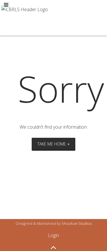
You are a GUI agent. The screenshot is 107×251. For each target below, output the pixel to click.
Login (53, 235)
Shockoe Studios (77, 223)
